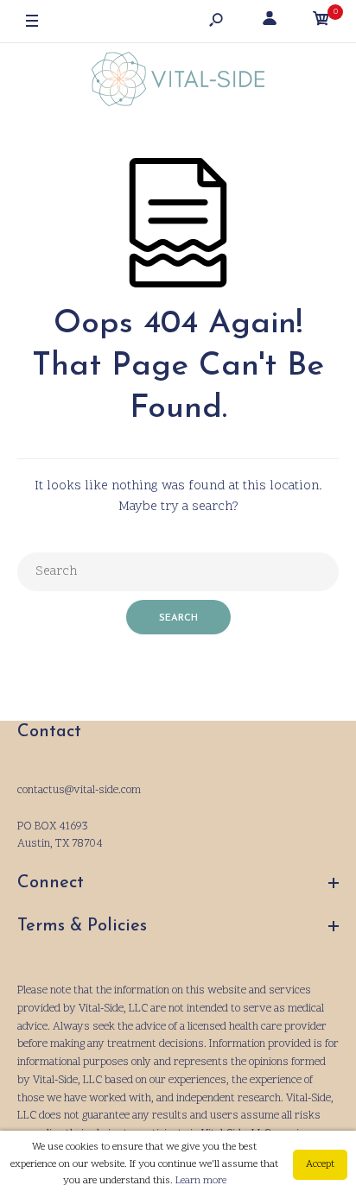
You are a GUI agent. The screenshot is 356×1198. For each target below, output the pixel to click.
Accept (320, 1164)
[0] (321, 22)
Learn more (200, 1181)
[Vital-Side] (178, 83)
